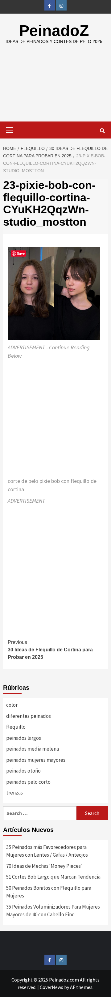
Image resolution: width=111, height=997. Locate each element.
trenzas (14, 792)
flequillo (16, 726)
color (12, 704)
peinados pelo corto (28, 781)
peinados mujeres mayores (35, 759)
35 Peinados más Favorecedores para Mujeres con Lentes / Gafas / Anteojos (47, 851)
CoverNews (51, 987)
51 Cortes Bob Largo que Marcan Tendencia (53, 876)
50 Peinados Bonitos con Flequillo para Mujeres (48, 891)
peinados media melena (32, 748)
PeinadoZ (54, 30)
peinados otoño (23, 770)
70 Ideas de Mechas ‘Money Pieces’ (44, 866)
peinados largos (23, 738)
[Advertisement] (55, 88)
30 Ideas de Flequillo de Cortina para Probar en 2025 (50, 650)
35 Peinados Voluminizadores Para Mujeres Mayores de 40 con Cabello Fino (53, 910)
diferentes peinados (28, 716)
